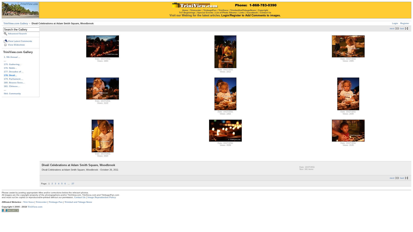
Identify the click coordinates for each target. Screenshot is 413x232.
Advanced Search (17, 33)
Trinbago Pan (56, 202)
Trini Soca (28, 202)
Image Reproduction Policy (102, 197)
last (402, 28)
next (392, 28)
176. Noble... (10, 68)
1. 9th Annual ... (12, 57)
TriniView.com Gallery (15, 23)
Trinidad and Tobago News (78, 202)
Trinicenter (41, 202)
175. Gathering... (12, 64)
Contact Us (80, 197)
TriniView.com (35, 207)
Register (404, 23)
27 (73, 183)
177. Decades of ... (13, 71)
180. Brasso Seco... (14, 82)
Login (395, 23)
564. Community (12, 93)
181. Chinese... (12, 86)
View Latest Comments (20, 41)
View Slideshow (16, 45)
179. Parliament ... (13, 79)
